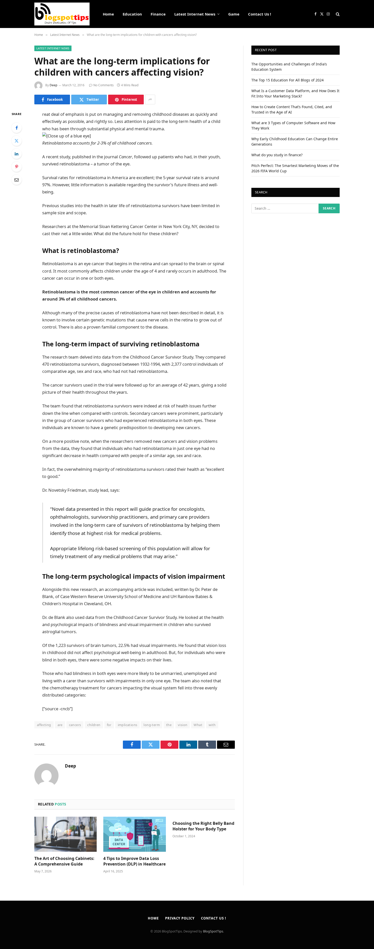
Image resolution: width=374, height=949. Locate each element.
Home (108, 14)
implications (127, 725)
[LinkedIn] (16, 154)
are (60, 725)
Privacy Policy (180, 918)
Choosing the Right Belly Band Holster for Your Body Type (203, 826)
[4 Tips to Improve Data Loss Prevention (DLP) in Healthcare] (134, 834)
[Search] (337, 14)
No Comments (103, 85)
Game (233, 14)
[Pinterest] (16, 167)
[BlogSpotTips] (62, 14)
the (168, 725)
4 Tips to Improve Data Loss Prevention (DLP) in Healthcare (134, 861)
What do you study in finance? (277, 154)
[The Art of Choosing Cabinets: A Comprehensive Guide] (65, 834)
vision (182, 725)
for (109, 725)
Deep (53, 85)
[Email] (16, 180)
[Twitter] (16, 141)
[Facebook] (16, 128)
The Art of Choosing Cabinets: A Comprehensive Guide (64, 861)
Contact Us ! (259, 14)
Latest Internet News (194, 14)
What (198, 725)
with (212, 725)
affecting (44, 725)
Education (132, 14)
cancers (75, 725)
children (93, 725)
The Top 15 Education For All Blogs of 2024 (287, 80)
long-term (151, 725)
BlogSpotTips (213, 931)
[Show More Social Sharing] (150, 99)
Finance (158, 14)
